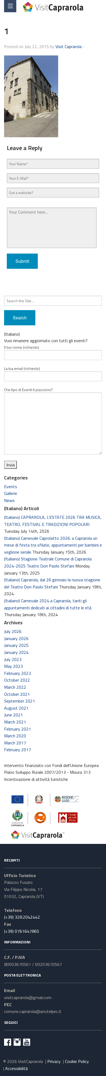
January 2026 (16, 638)
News (9, 500)
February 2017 (17, 749)
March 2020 (15, 735)
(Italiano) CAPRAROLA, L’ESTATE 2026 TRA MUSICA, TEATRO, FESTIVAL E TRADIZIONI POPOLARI (52, 521)
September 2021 (19, 701)
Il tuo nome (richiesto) (21, 347)
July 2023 (12, 659)
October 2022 (17, 680)
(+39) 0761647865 (21, 931)
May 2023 (13, 666)
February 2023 (17, 673)
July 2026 (12, 631)
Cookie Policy (77, 1061)
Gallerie (10, 493)
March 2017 (15, 743)
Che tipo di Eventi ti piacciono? (28, 389)
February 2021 (17, 729)
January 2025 (16, 645)
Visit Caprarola (68, 46)
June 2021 (13, 715)
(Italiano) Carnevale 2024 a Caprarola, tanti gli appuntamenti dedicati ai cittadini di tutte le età (47, 604)
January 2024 (16, 652)
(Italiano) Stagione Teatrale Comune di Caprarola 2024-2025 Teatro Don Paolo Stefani (48, 562)
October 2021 (17, 694)
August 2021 (16, 708)
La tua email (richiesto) (22, 368)
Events (10, 486)
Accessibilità (16, 1068)
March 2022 (15, 687)
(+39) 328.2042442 (22, 917)
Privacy (54, 1061)
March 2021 (15, 722)
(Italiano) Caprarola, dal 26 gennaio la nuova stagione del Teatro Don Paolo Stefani (52, 583)
